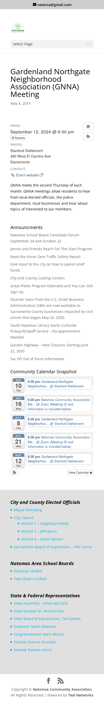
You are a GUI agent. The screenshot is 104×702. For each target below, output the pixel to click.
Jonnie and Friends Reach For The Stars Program (51, 248)
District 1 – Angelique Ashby (45, 523)
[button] (88, 136)
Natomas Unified (28, 571)
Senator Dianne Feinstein (35, 642)
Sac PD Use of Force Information (37, 358)
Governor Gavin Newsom (35, 626)
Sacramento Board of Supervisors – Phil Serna (52, 546)
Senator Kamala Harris (33, 649)
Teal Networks (80, 695)
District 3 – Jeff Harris (39, 531)
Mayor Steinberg (28, 509)
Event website (27, 174)
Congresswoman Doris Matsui (39, 634)
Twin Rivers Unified (30, 578)
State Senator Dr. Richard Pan (39, 611)
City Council (24, 517)
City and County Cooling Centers (37, 278)
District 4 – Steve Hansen (42, 539)
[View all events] (88, 126)
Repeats (20, 138)
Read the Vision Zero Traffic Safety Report (45, 256)
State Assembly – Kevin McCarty (41, 603)
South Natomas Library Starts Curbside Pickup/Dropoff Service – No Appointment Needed (45, 331)
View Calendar (79, 472)
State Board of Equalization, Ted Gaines (47, 618)
